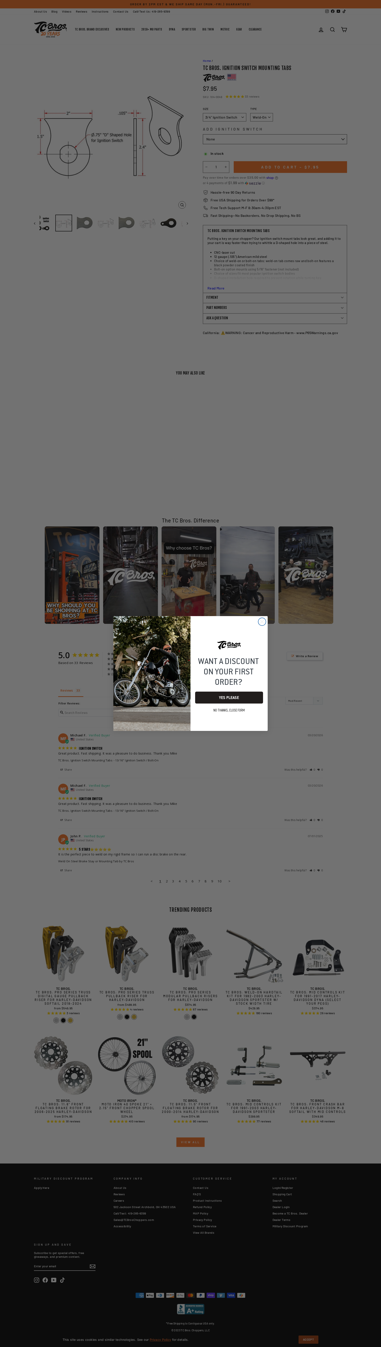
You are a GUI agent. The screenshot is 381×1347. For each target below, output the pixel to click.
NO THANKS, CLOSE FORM (229, 710)
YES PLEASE (229, 697)
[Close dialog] (262, 622)
